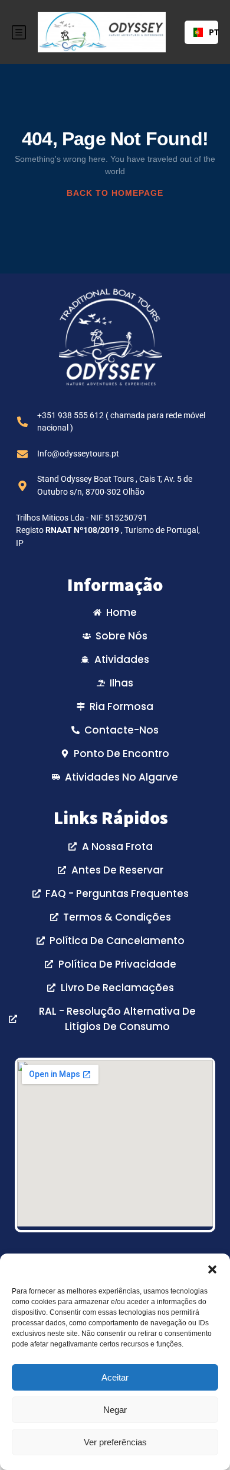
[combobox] (201, 32)
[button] (212, 1268)
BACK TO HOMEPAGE (115, 193)
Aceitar (115, 1377)
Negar (115, 1410)
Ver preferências (115, 1442)
